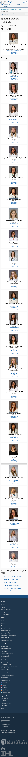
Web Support (3, 708)
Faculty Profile (14, 52)
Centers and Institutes (5, 662)
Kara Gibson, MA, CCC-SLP (11, 579)
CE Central (3, 604)
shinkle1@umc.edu (14, 180)
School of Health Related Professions (8, 635)
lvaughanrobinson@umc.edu (14, 50)
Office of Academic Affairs (6, 628)
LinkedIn (4, 689)
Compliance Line (4, 698)
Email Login (3, 605)
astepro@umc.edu (14, 416)
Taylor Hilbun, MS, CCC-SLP (11, 582)
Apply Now (3, 625)
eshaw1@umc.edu (14, 349)
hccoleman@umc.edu (14, 140)
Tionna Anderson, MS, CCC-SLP (12, 576)
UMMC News (3, 679)
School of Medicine (5, 637)
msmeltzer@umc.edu (14, 372)
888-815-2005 (12, 732)
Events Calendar (4, 677)
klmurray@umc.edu (14, 245)
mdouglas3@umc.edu (14, 160)
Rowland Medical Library (6, 630)
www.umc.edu (3, 727)
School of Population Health (6, 640)
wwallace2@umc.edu (14, 523)
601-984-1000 (12, 730)
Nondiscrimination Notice (6, 703)
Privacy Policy (4, 705)
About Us (20, 9)
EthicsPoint (3, 700)
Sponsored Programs (5, 669)
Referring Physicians (5, 656)
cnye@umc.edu (14, 284)
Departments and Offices (10, 8)
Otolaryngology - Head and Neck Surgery (14, 5)
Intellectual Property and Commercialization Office (11, 666)
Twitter (4, 684)
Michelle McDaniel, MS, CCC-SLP (12, 588)
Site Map (3, 616)
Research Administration (6, 667)
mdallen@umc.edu (14, 76)
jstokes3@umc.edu (14, 437)
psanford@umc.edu (14, 327)
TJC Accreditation (4, 707)
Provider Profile (14, 53)
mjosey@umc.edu (14, 202)
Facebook (4, 682)
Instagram (4, 687)
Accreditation (4, 623)
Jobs (2, 611)
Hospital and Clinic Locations (7, 653)
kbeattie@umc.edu (14, 98)
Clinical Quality (4, 650)
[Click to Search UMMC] (24, 2)
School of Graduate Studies (6, 633)
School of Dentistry (5, 632)
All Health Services (4, 646)
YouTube (4, 685)
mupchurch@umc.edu (14, 480)
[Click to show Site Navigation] (26, 2)
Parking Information (5, 614)
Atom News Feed (6, 692)
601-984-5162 (14, 350)
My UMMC (3, 612)
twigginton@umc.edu (14, 566)
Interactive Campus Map (6, 609)
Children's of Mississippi (6, 648)
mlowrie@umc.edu (14, 223)
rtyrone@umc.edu (14, 459)
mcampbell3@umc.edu (14, 119)
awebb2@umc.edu (14, 544)
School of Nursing (4, 638)
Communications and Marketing (7, 675)
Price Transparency (5, 655)
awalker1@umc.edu (14, 501)
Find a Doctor (4, 651)
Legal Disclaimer (4, 702)
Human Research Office (6, 664)
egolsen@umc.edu (14, 306)
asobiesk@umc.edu (14, 394)
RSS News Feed (5, 690)
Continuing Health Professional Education (9, 627)
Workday (3, 617)
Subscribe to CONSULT (5, 680)
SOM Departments (20, 8)
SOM (3, 8)
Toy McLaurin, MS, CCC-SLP (11, 591)
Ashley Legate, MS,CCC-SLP (11, 585)
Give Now (3, 607)
